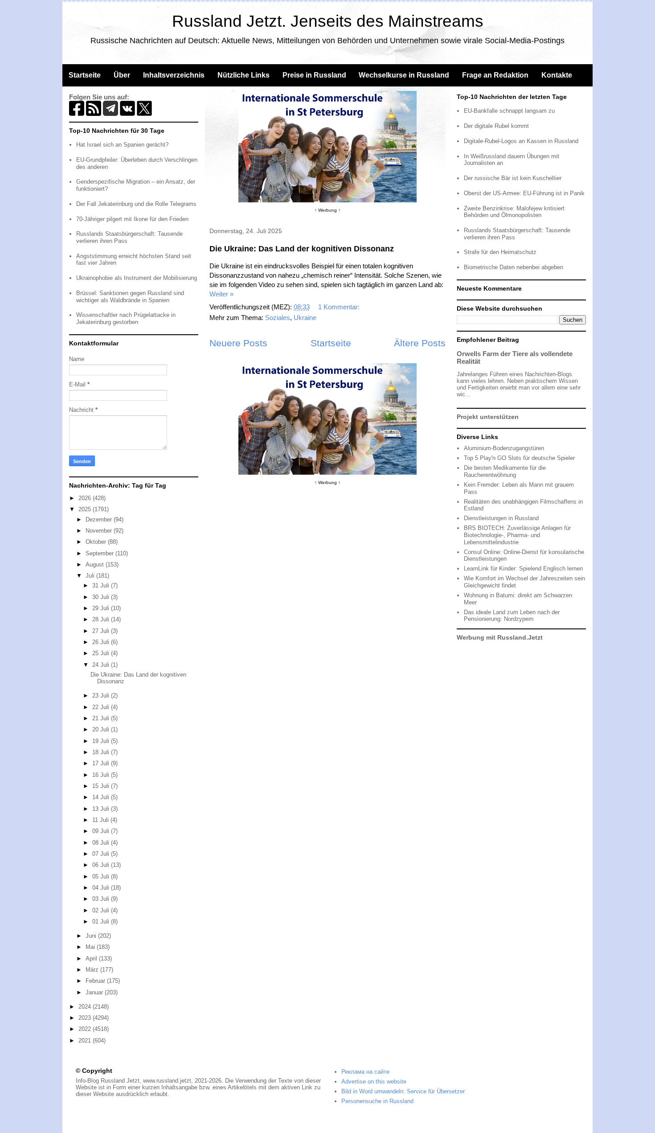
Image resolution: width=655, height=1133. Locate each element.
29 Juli (101, 608)
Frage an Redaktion (495, 75)
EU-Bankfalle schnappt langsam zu (509, 110)
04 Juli (101, 887)
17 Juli (101, 763)
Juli (91, 575)
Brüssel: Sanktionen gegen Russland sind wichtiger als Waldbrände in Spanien (130, 297)
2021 (85, 1040)
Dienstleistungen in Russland (501, 518)
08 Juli (101, 842)
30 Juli (101, 597)
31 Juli (101, 585)
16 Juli (101, 775)
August (96, 564)
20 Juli (101, 729)
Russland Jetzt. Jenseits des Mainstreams (327, 21)
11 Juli (101, 820)
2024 (85, 1006)
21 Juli (101, 718)
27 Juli (101, 631)
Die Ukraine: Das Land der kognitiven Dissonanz (301, 248)
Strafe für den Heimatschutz (500, 252)
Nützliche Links (243, 75)
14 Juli (101, 797)
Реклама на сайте (365, 1071)
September (100, 553)
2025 (85, 509)
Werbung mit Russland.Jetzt (500, 637)
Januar (95, 992)
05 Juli (101, 876)
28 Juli (101, 619)
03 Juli (101, 898)
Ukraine (305, 317)
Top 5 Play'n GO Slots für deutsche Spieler (519, 458)
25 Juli (101, 653)
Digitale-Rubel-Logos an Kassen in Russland (521, 141)
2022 (85, 1029)
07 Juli (101, 853)
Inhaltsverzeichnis (174, 75)
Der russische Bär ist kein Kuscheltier (512, 178)
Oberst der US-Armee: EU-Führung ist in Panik (524, 193)
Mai (91, 947)
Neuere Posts (238, 343)
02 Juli (101, 910)
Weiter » (221, 294)
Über (122, 75)
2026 (85, 498)
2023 (85, 1017)
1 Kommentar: (339, 307)
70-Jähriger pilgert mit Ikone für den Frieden (132, 219)
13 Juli (101, 808)
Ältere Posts (420, 343)
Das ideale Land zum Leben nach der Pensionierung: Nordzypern (512, 616)
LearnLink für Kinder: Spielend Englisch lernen (523, 568)
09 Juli (101, 831)
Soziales (277, 317)
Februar (96, 980)
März (93, 969)
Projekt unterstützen (488, 416)
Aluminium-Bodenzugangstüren (504, 448)
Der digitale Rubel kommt (496, 126)
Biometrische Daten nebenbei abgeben (513, 267)
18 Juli (101, 752)
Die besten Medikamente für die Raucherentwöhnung (505, 471)
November (100, 530)
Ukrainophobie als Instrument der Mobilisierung (136, 278)
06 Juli (101, 865)
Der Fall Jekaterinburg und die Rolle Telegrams (136, 204)
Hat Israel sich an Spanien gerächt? (122, 144)
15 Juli (101, 786)
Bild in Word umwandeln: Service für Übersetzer (403, 1091)
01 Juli (101, 921)
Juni (92, 935)
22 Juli (101, 707)
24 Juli (101, 664)
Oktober (97, 541)
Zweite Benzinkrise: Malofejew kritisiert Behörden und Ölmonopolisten (514, 212)
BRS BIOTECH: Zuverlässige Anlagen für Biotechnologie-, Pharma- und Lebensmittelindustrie (517, 535)
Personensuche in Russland (377, 1101)
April (92, 958)
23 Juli (101, 695)
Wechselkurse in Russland (404, 75)
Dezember (100, 519)
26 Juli (101, 642)
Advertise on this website (373, 1081)
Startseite (85, 75)
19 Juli (101, 741)
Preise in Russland (314, 75)
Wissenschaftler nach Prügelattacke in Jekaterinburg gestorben (126, 318)
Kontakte (556, 75)
